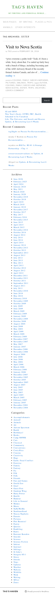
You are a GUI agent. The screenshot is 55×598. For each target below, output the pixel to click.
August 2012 (19, 270)
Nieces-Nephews (39, 80)
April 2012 (19, 273)
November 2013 (21, 247)
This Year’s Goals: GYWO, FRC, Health (23, 114)
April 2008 (19, 331)
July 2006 (18, 356)
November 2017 (21, 209)
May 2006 (18, 362)
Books (16, 435)
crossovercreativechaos (19, 153)
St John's (18, 552)
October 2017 (20, 212)
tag (10, 51)
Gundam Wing (20, 491)
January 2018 (20, 207)
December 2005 (21, 374)
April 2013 (19, 265)
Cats (16, 440)
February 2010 (20, 298)
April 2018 (19, 202)
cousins (10, 85)
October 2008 (20, 321)
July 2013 (18, 257)
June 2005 (18, 390)
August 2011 (19, 285)
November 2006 (21, 351)
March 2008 (19, 334)
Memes (17, 503)
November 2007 (21, 341)
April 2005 (19, 395)
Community (19, 445)
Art (15, 425)
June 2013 (18, 260)
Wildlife (17, 572)
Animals (17, 422)
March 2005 (19, 397)
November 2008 (21, 318)
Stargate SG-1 (20, 554)
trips (31, 88)
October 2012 (20, 268)
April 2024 (19, 184)
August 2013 (19, 255)
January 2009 (20, 316)
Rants (16, 531)
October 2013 (20, 250)
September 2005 (21, 382)
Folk (16, 475)
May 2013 (18, 263)
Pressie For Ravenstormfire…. (34, 131)
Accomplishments (22, 417)
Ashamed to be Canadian (16, 116)
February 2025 (20, 181)
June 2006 (18, 359)
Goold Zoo (19, 483)
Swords (17, 559)
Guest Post (18, 488)
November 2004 (21, 407)
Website (17, 569)
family (19, 85)
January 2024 (20, 186)
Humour (17, 498)
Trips (30, 83)
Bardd (16, 430)
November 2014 (21, 230)
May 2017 (18, 214)
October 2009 (20, 303)
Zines (16, 582)
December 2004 (21, 405)
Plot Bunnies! (20, 521)
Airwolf (17, 420)
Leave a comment (15, 90)
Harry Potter (19, 493)
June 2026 (18, 179)
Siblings (21, 83)
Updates (17, 564)
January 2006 (20, 372)
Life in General (21, 501)
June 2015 (18, 222)
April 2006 (19, 364)
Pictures (11, 83)
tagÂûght (12, 131)
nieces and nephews (34, 85)
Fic (15, 470)
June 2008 (18, 326)
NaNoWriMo (19, 508)
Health (17, 496)
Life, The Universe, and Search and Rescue (25, 119)
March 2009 (19, 311)
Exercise (17, 463)
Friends (17, 478)
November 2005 (21, 377)
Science (17, 539)
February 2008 (20, 336)
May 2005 (18, 392)
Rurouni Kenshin (21, 534)
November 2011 (21, 278)
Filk (15, 473)
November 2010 (21, 290)
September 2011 (21, 283)
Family (26, 80)
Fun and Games (21, 481)
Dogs (16, 458)
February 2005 (20, 400)
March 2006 (19, 367)
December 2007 (21, 339)
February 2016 (20, 217)
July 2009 (18, 306)
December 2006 (21, 349)
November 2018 (21, 197)
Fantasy (17, 468)
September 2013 (21, 252)
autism (43, 83)
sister (23, 88)
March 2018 (19, 204)
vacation (40, 88)
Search (47, 100)
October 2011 (20, 280)
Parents (17, 516)
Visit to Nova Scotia (24, 47)
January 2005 (20, 402)
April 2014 (19, 242)
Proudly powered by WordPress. (38, 591)
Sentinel (17, 547)
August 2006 (19, 354)
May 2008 (18, 329)
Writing (17, 577)
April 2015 (19, 224)
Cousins (16, 80)
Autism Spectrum (21, 427)
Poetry (17, 524)
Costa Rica (19, 450)
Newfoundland (20, 511)
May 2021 (18, 189)
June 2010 (18, 293)
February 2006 (20, 369)
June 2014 (18, 240)
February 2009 (20, 313)
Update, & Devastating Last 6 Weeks (22, 121)
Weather (17, 567)
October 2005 (20, 379)
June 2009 (18, 308)
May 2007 (18, 344)
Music (16, 506)
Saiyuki (17, 536)
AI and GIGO (11, 111)
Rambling (18, 529)
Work (16, 574)
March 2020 (19, 191)
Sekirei (17, 544)
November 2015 (21, 219)
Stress (16, 557)
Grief (16, 486)
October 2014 (20, 232)
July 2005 (18, 387)
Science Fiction (21, 541)
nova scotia (12, 88)
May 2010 (18, 296)
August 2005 (19, 384)
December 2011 (21, 275)
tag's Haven (27, 7)
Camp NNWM (20, 437)
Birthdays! (18, 432)
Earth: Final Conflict (23, 460)
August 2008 (19, 323)
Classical (18, 442)
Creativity (18, 455)
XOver (16, 580)
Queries (17, 526)
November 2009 (21, 301)
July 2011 (18, 288)
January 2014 (20, 245)
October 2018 (20, 199)
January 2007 (20, 346)
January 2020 (20, 194)
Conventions (19, 447)
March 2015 (19, 227)
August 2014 (19, 235)
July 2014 (18, 237)
